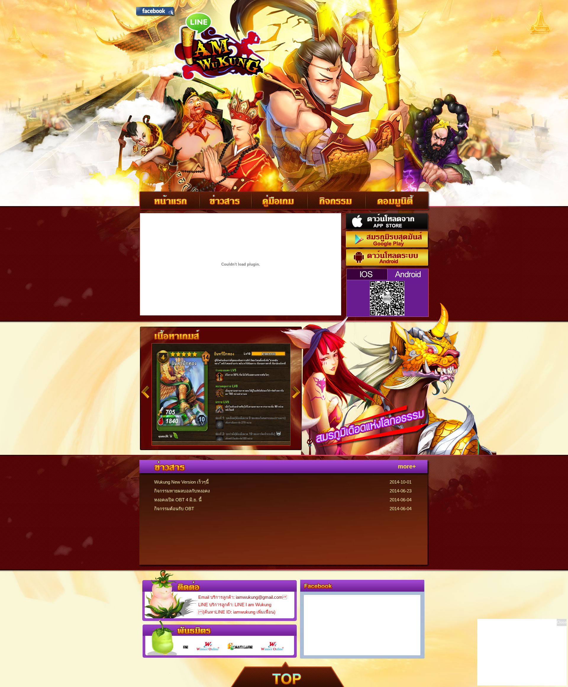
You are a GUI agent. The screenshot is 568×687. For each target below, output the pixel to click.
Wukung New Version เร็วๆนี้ (181, 481)
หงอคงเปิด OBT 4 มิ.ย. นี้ (177, 499)
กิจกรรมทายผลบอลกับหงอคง (182, 490)
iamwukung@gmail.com (259, 597)
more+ (407, 466)
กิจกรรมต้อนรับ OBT (174, 508)
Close (562, 622)
